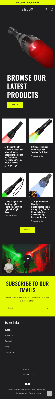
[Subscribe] (47, 308)
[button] (3, 9)
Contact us (10, 352)
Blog (7, 347)
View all (27, 229)
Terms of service (35, 393)
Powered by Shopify (27, 389)
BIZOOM (17, 389)
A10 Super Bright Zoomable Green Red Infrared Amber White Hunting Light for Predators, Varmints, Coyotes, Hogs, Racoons (13, 155)
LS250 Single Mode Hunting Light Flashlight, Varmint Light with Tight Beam (13, 206)
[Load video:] (27, 258)
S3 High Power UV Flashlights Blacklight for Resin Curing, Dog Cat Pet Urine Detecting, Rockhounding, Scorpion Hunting (40, 209)
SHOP (15, 105)
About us (9, 335)
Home (7, 329)
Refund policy (42, 389)
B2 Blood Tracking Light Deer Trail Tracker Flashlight (39, 149)
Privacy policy (21, 393)
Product (8, 341)
